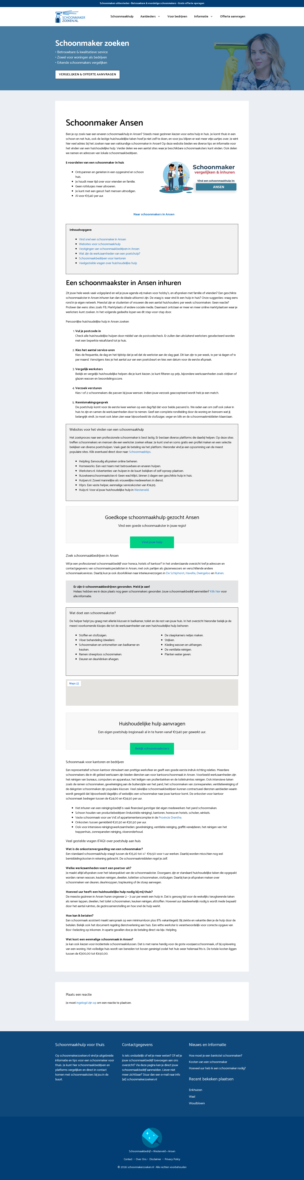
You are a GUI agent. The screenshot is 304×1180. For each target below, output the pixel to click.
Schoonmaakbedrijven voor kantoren (102, 258)
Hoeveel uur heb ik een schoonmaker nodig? (217, 1068)
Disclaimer (155, 1159)
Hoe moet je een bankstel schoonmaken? (215, 1055)
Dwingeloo (203, 573)
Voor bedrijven (177, 16)
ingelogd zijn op (86, 1003)
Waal (192, 1096)
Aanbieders (148, 16)
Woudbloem (197, 1103)
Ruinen (219, 573)
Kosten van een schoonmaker (208, 1062)
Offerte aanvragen (232, 16)
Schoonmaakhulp (121, 16)
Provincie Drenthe (170, 817)
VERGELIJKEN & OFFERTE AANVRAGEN (87, 74)
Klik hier (215, 591)
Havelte (190, 573)
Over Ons (141, 1159)
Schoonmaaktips (140, 452)
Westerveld (141, 490)
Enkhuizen (195, 1090)
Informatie (201, 16)
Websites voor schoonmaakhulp (100, 244)
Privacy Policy (172, 1159)
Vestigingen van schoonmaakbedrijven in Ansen (109, 249)
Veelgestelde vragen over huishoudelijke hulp (108, 263)
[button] (154, 214)
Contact (128, 1159)
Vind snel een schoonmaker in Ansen (102, 239)
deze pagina (148, 1065)
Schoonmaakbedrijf (140, 1151)
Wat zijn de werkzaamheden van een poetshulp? (109, 253)
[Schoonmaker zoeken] (70, 16)
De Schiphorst (175, 573)
